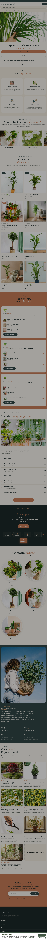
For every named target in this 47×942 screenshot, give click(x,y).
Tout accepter (41, 934)
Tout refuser (41, 937)
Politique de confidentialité (29, 937)
